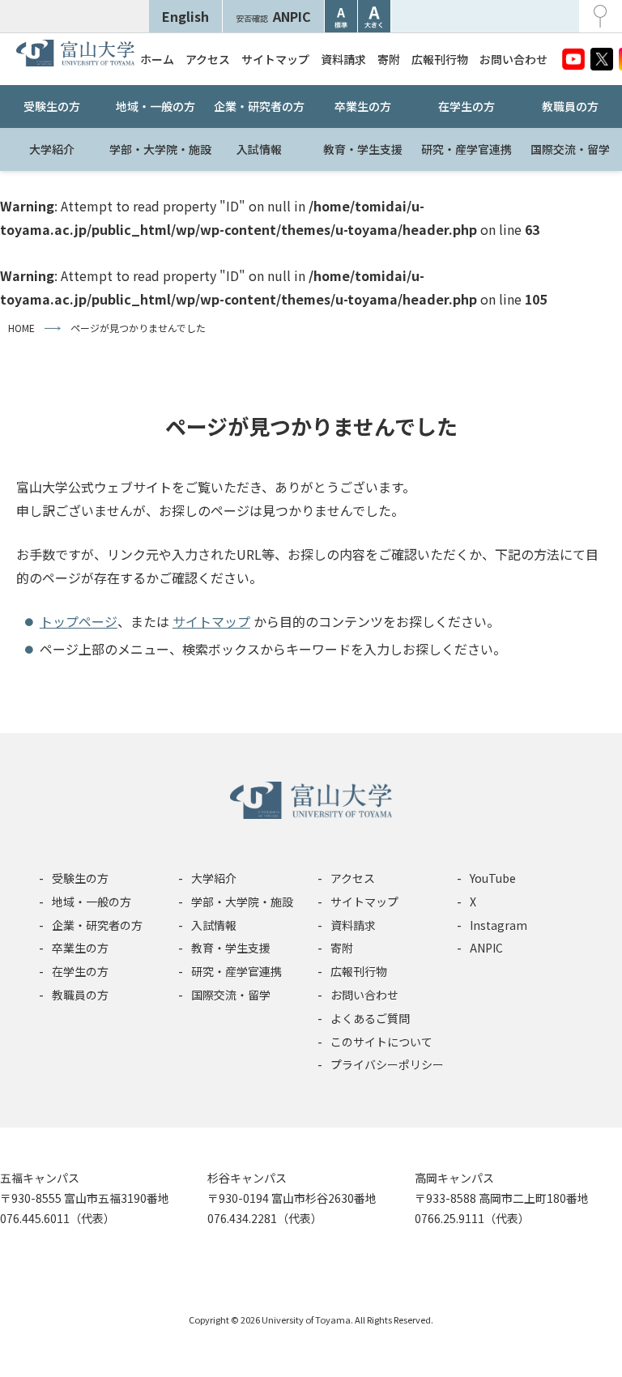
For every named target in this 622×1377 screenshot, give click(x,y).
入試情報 (259, 149)
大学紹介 (52, 149)
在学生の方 (466, 106)
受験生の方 (51, 106)
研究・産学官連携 (466, 149)
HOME (21, 328)
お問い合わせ (513, 59)
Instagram (498, 925)
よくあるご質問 (370, 1018)
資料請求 (343, 59)
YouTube (493, 878)
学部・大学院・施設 (158, 149)
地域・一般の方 (155, 106)
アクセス (207, 59)
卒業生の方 (362, 106)
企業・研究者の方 (259, 106)
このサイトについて (381, 1042)
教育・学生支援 (363, 149)
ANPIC (273, 16)
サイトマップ (275, 59)
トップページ (78, 621)
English (185, 16)
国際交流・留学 (570, 149)
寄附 (388, 59)
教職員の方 (570, 106)
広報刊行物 (439, 59)
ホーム (157, 59)
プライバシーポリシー (387, 1064)
